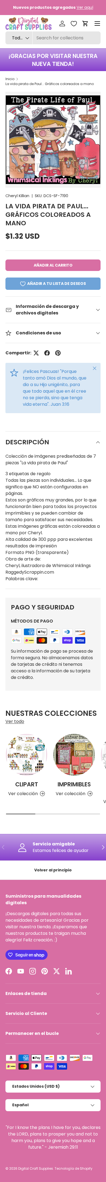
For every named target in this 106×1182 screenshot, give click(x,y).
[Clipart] (26, 755)
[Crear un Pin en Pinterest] (57, 353)
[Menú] (97, 23)
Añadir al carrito (53, 265)
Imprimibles (74, 784)
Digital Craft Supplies (35, 1168)
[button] (85, 23)
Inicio (9, 79)
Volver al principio (53, 870)
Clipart (26, 784)
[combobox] (53, 37)
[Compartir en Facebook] (47, 353)
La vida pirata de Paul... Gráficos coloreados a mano (49, 83)
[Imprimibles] (74, 755)
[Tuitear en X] (36, 353)
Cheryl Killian (17, 196)
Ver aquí (85, 7)
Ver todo (14, 721)
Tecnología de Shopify (73, 1168)
